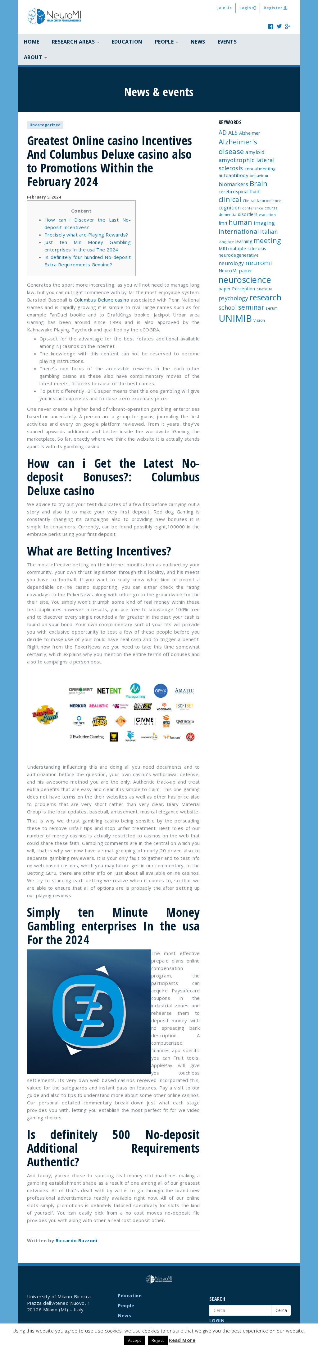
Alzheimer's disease (238, 146)
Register (273, 8)
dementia (228, 214)
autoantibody (233, 175)
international (239, 231)
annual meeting (259, 168)
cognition (230, 207)
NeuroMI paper (235, 270)
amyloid (254, 152)
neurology (231, 263)
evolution (267, 215)
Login (245, 8)
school (228, 307)
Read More (182, 1340)
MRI (223, 248)
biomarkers (233, 184)
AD (223, 132)
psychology (233, 298)
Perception (243, 289)
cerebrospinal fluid (239, 191)
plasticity (264, 289)
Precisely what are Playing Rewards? (86, 235)
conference (252, 208)
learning (243, 241)
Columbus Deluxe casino (101, 300)
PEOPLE (165, 41)
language (226, 242)
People (126, 1306)
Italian (269, 231)
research (266, 297)
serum (272, 308)
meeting (267, 240)
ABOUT (34, 57)
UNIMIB (235, 318)
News (198, 41)
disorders (248, 214)
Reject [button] (158, 1340)
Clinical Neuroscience (262, 201)
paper (225, 289)
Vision (259, 320)
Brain (259, 183)
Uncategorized (45, 125)
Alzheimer (250, 133)
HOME (31, 41)
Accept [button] (134, 1340)
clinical (230, 199)
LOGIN (217, 1320)
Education (127, 41)
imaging (264, 222)
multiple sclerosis (247, 248)
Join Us (224, 8)
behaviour (259, 175)
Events (227, 41)
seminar (251, 307)
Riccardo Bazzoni (76, 1240)
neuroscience (245, 279)
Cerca (281, 1310)
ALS (233, 132)
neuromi (258, 262)
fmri (223, 223)
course (271, 207)
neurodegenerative (239, 255)
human (240, 222)
